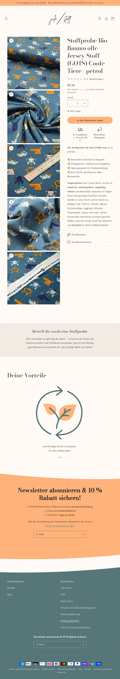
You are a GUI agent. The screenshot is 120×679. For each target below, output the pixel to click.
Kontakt (11, 588)
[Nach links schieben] (53, 457)
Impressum (66, 588)
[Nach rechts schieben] (66, 457)
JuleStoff (19, 669)
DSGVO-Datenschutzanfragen (75, 627)
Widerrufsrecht (49, 669)
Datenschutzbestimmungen (60, 525)
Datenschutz (67, 601)
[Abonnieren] (83, 534)
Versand (82, 89)
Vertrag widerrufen (70, 621)
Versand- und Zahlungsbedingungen (78, 607)
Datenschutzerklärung (66, 669)
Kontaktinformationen (102, 669)
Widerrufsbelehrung (70, 614)
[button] (6, 18)
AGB (63, 594)
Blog (9, 594)
